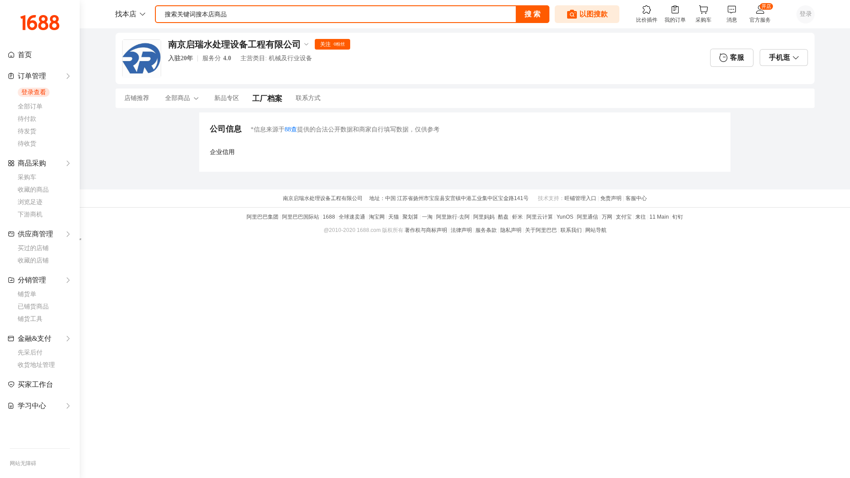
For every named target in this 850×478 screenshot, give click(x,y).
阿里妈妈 (484, 217)
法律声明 (461, 230)
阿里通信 (587, 217)
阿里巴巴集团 (262, 217)
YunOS (564, 217)
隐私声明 (511, 230)
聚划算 (410, 217)
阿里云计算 (539, 217)
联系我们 (571, 230)
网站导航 (596, 230)
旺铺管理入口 (580, 198)
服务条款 (486, 230)
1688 (329, 217)
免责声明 (611, 198)
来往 (640, 217)
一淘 (427, 217)
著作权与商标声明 (426, 230)
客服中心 (636, 198)
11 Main (659, 217)
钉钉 (677, 217)
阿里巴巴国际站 (300, 217)
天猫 (393, 217)
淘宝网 (377, 217)
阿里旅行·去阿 (453, 217)
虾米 (517, 217)
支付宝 (624, 217)
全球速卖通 (352, 217)
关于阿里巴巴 (541, 230)
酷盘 (503, 217)
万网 (607, 217)
